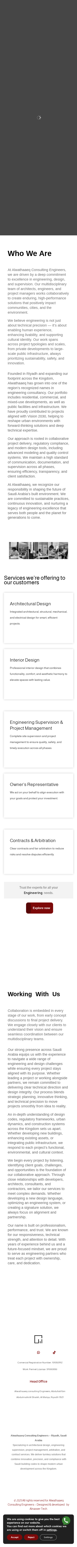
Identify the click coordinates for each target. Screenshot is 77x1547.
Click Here (19, 632)
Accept (14, 1537)
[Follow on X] (23, 1352)
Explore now (41, 908)
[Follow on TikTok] (54, 1352)
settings (52, 1530)
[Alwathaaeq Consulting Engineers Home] (38, 1344)
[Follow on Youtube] (30, 1352)
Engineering (33, 893)
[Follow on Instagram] (46, 1352)
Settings (48, 1537)
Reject (31, 1537)
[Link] (66, 1521)
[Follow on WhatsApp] (38, 1352)
